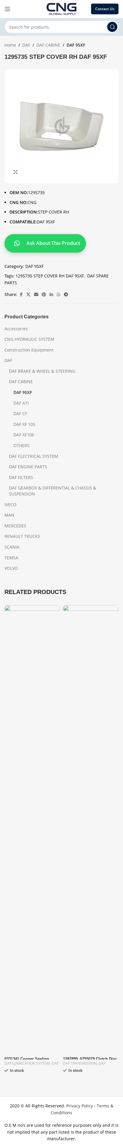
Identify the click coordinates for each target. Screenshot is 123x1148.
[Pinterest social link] (44, 295)
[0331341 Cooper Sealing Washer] (32, 829)
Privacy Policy (79, 1106)
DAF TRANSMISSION (80, 1063)
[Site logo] (61, 8)
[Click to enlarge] (15, 172)
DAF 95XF (76, 45)
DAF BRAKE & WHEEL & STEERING (42, 371)
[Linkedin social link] (51, 295)
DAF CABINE (48, 45)
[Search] (112, 27)
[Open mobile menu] (7, 9)
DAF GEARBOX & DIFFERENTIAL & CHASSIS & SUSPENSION (52, 491)
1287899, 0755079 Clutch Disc (90, 1059)
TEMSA (11, 558)
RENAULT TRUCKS (22, 536)
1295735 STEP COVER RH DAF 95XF (50, 276)
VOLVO (11, 568)
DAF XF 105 (24, 424)
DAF (26, 45)
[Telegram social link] (66, 295)
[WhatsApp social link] (58, 295)
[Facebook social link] (20, 295)
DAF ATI (21, 403)
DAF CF (20, 413)
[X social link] (28, 295)
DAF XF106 (23, 435)
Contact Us (104, 8)
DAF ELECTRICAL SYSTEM (33, 456)
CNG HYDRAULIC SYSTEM (29, 339)
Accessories (16, 328)
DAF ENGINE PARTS (28, 466)
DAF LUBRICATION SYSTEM (27, 1063)
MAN (9, 515)
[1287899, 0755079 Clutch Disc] (91, 829)
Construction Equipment (28, 350)
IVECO (10, 504)
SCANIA (11, 547)
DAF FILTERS (21, 477)
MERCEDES (15, 526)
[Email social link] (36, 295)
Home (10, 45)
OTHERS (21, 445)
